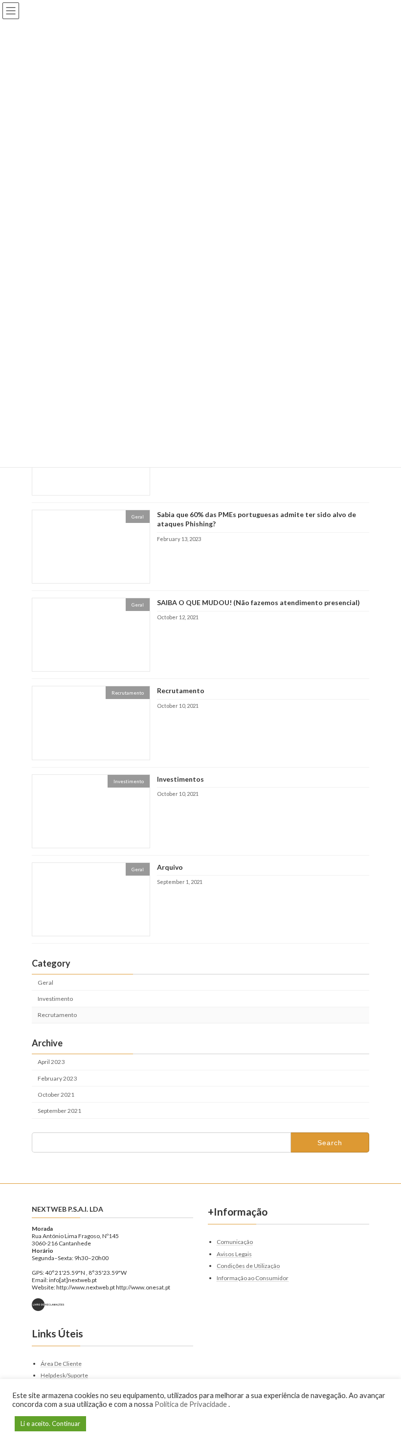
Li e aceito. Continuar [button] (50, 1423)
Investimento (55, 998)
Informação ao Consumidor (253, 1277)
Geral (45, 982)
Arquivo (170, 867)
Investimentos (180, 778)
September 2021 (59, 1110)
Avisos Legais (234, 1253)
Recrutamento (180, 690)
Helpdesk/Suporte (64, 1375)
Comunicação (235, 1241)
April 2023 (51, 1061)
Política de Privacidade (191, 1404)
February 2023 (57, 1078)
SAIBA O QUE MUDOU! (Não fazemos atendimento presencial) (258, 602)
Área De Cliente (61, 1363)
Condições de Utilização (248, 1265)
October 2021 (56, 1094)
